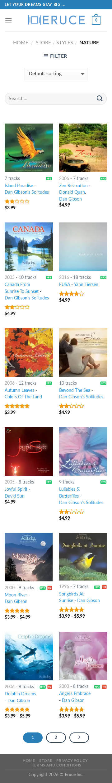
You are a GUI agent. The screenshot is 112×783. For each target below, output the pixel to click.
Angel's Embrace (75, 694)
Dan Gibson (70, 199)
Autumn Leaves (19, 390)
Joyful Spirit (16, 489)
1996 (64, 587)
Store (43, 42)
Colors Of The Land (23, 397)
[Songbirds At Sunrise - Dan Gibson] (83, 556)
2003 (10, 277)
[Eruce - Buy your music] (56, 20)
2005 (10, 482)
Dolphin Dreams (20, 694)
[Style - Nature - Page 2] (79, 737)
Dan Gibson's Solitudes (27, 192)
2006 (64, 179)
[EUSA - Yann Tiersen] (83, 246)
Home (20, 42)
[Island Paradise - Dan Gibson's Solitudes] (29, 148)
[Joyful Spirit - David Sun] (29, 451)
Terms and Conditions (57, 765)
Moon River (16, 595)
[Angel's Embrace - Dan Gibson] (83, 656)
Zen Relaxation (73, 186)
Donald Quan (72, 192)
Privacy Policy (72, 760)
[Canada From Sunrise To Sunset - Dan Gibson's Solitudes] (29, 246)
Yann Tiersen (86, 285)
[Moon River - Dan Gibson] (29, 557)
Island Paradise (19, 186)
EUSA (64, 285)
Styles (64, 42)
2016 (64, 277)
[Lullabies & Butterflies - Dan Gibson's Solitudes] (83, 451)
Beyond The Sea (74, 390)
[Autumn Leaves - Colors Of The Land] (29, 352)
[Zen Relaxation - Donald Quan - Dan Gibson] (83, 148)
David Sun (15, 496)
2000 (10, 588)
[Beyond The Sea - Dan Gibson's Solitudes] (83, 352)
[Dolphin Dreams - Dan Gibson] (29, 656)
